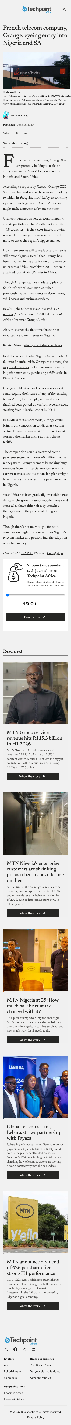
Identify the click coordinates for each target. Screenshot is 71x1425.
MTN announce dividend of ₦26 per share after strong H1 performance (33, 1268)
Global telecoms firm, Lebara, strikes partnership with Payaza (34, 1133)
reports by (34, 187)
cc (62, 553)
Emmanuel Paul (20, 116)
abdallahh (27, 553)
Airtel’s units (34, 272)
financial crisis (24, 362)
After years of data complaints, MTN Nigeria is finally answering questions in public (46, 345)
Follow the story (29, 776)
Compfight (53, 553)
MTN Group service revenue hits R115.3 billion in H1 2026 (34, 738)
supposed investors (16, 367)
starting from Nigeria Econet (23, 410)
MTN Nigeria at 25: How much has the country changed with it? (32, 1006)
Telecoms (21, 133)
